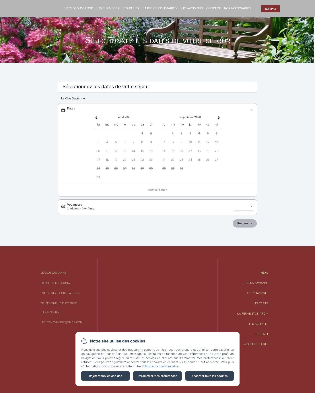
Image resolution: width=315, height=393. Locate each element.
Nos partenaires (237, 8)
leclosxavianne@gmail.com (61, 322)
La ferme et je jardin (252, 313)
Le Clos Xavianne (78, 8)
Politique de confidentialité (160, 366)
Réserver (270, 8)
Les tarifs (131, 8)
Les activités (192, 8)
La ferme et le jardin (160, 8)
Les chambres (107, 8)
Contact (213, 8)
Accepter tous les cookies (209, 376)
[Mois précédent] (96, 118)
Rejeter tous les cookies (105, 376)
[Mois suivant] (219, 118)
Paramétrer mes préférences (157, 376)
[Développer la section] (251, 206)
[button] (142, 133)
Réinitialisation (157, 189)
